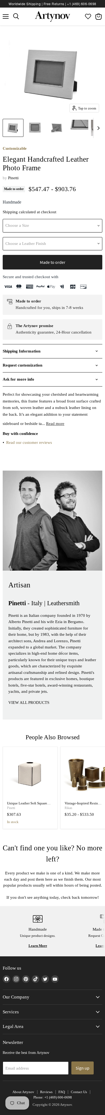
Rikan (68, 808)
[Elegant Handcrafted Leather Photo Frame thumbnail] (13, 128)
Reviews (46, 1092)
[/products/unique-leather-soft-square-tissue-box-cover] (30, 774)
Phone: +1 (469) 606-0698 (52, 1097)
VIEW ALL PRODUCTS (28, 702)
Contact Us (79, 1092)
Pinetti (13, 178)
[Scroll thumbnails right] (97, 128)
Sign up (82, 1068)
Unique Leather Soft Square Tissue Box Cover (27, 805)
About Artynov (23, 1092)
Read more (55, 423)
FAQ (61, 1092)
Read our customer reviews (29, 442)
